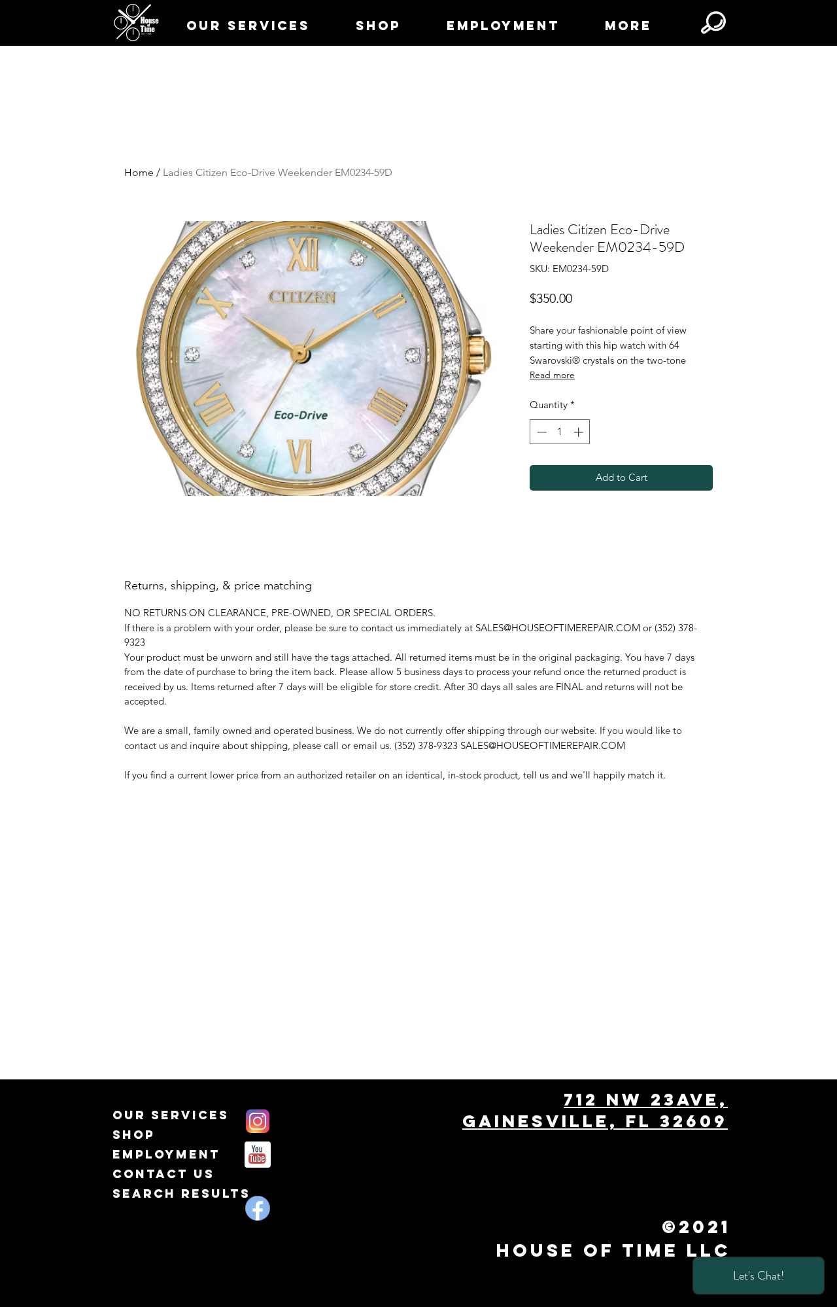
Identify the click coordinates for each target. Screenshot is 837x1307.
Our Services (170, 1115)
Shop (133, 1134)
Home (139, 172)
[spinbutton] (560, 432)
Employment (166, 1154)
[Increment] (580, 432)
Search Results (181, 1193)
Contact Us (163, 1173)
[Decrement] (540, 432)
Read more (552, 375)
